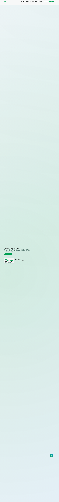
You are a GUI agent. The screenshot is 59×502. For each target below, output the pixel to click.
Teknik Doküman (46, 1)
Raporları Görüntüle (8, 253)
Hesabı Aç (52, 1)
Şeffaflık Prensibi (28, 1)
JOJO (6, 1)
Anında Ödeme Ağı (34, 1)
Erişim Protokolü (40, 1)
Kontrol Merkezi (23, 1)
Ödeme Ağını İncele (17, 253)
